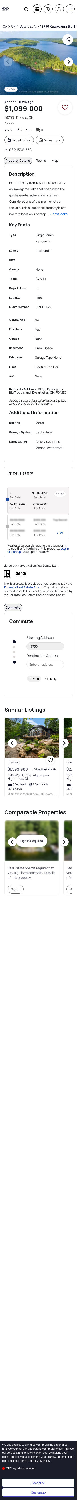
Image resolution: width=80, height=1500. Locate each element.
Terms (23, 1460)
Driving (34, 678)
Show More (59, 214)
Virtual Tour (52, 140)
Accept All (38, 1483)
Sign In (15, 889)
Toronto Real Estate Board (23, 587)
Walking (50, 678)
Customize (38, 1492)
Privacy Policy (41, 1460)
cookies (16, 1444)
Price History (21, 140)
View (60, 532)
